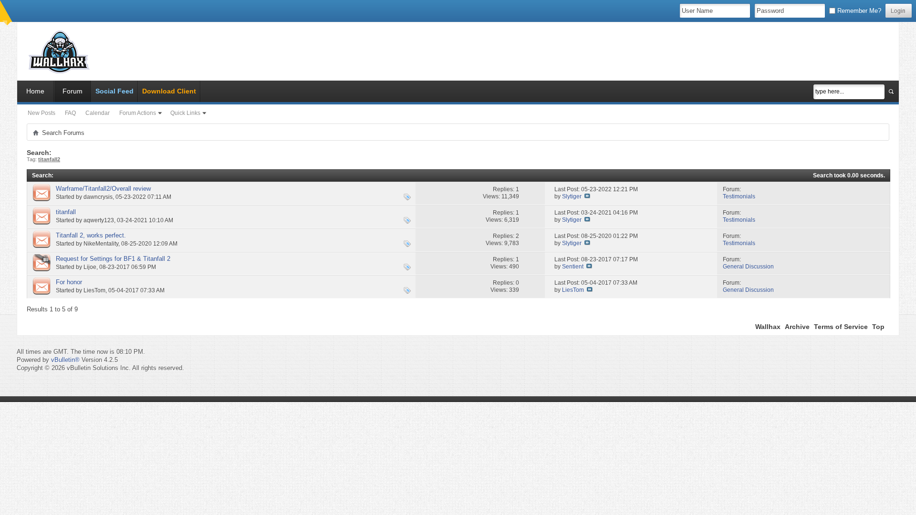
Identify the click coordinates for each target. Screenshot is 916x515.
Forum (72, 91)
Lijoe (89, 267)
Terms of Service (841, 326)
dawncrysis (98, 197)
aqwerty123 (98, 220)
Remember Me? (858, 10)
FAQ (70, 113)
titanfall (66, 212)
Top (878, 326)
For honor (69, 282)
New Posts (41, 113)
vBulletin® (65, 359)
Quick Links (185, 113)
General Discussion (748, 266)
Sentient (572, 266)
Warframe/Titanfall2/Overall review (103, 188)
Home (35, 91)
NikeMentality (100, 243)
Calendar (97, 113)
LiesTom (94, 290)
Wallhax (768, 326)
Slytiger (572, 196)
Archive (797, 326)
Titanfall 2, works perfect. (91, 235)
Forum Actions (137, 113)
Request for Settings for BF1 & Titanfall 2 (113, 258)
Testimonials (739, 196)
